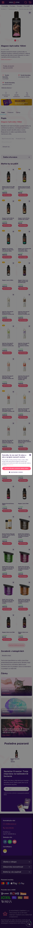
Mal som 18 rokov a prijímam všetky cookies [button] (16, 468)
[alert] (16, 464)
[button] (16, 472)
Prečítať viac (10, 464)
